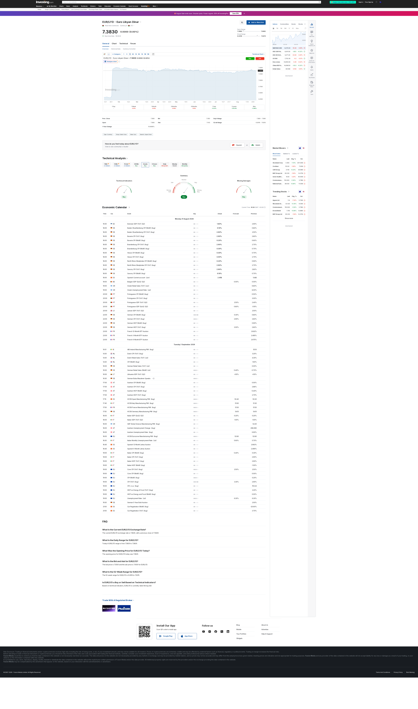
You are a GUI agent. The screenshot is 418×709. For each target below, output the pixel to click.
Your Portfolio (241, 634)
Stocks (300, 24)
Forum (133, 43)
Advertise (264, 629)
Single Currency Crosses (52, 9)
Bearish (239, 145)
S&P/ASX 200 (277, 48)
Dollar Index (276, 69)
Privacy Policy (398, 672)
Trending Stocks (280, 191)
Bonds (294, 24)
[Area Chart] (108, 54)
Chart (114, 43)
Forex (39, 9)
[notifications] (376, 2)
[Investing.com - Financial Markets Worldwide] (44, 2)
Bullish (258, 145)
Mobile (238, 629)
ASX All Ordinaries (279, 55)
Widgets (239, 638)
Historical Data (115, 49)
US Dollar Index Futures (111, 9)
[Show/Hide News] (153, 54)
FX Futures (123, 9)
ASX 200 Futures (278, 51)
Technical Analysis (114, 158)
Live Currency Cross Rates (79, 9)
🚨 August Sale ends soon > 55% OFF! (343, 2)
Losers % (295, 153)
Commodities (284, 24)
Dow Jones (276, 62)
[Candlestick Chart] (104, 54)
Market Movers (279, 148)
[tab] (106, 164)
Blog (238, 625)
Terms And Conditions (383, 672)
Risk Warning (410, 672)
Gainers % (286, 153)
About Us (264, 625)
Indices (275, 24)
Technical (123, 43)
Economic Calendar (120, 6)
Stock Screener (133, 6)
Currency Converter (129, 49)
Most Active (276, 153)
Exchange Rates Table (95, 9)
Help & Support (266, 634)
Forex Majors (65, 9)
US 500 (275, 58)
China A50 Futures (278, 65)
